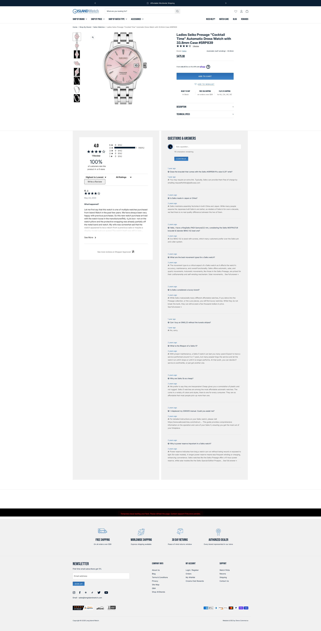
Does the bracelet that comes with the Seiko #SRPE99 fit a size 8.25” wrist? (201, 172)
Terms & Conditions (160, 577)
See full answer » (232, 274)
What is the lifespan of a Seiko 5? (183, 346)
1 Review (196, 46)
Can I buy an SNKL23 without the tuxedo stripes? (190, 322)
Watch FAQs (225, 570)
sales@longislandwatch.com (90, 598)
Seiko (184, 51)
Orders (188, 574)
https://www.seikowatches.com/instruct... (185, 422)
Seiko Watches (99, 27)
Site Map (155, 585)
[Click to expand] (93, 37)
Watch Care (224, 19)
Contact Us (224, 581)
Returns (223, 574)
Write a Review (95, 181)
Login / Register (192, 570)
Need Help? (210, 19)
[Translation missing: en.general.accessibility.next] (225, 3)
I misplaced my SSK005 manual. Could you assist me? (192, 411)
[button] (77, 37)
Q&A (154, 588)
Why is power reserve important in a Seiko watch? (190, 443)
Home (75, 27)
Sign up (79, 584)
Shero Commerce (242, 620)
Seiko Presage (223, 271)
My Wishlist (190, 577)
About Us (156, 570)
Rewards (244, 19)
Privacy (155, 581)
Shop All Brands (158, 592)
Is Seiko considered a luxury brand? (184, 290)
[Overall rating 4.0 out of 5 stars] (184, 46)
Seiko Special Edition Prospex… (210, 461)
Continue (181, 159)
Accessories (136, 19)
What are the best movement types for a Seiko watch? (192, 257)
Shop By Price (96, 19)
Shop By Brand (79, 19)
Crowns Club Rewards (195, 581)
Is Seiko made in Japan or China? (183, 198)
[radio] (128, 145)
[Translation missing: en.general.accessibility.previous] (95, 3)
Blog (235, 19)
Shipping (223, 577)
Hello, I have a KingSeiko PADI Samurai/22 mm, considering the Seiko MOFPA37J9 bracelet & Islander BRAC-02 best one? (203, 229)
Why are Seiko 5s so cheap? (181, 378)
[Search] (177, 11)
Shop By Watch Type (117, 19)
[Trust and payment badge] (83, 608)
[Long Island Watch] (86, 11)
